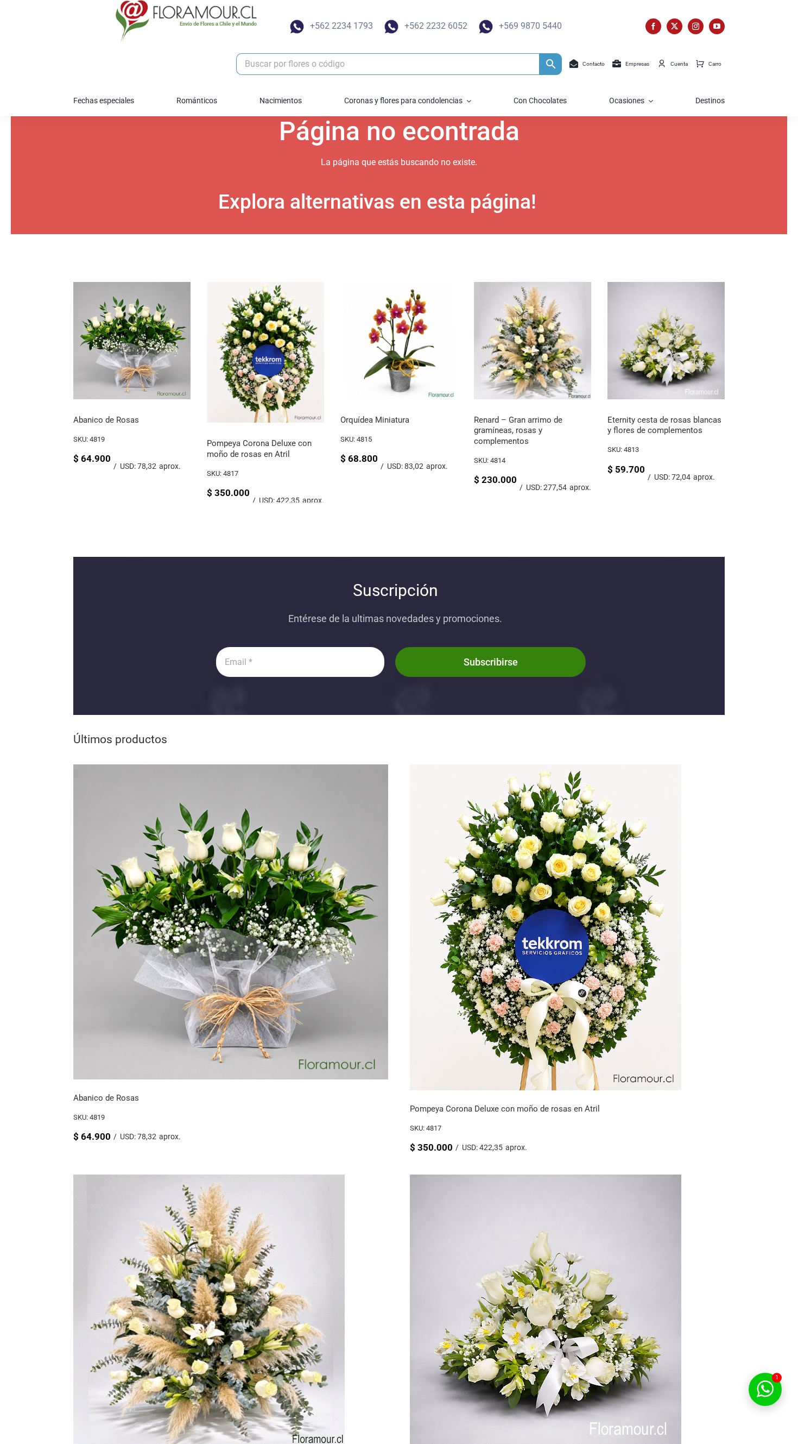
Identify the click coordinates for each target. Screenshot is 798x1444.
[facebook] (653, 26)
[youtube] (717, 26)
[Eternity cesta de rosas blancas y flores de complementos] (602, 287)
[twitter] (674, 26)
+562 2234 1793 (341, 26)
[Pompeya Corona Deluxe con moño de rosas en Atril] (202, 287)
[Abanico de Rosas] (230, 772)
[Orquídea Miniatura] (335, 287)
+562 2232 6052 (435, 26)
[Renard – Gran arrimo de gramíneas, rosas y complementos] (469, 287)
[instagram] (696, 26)
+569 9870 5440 (530, 26)
